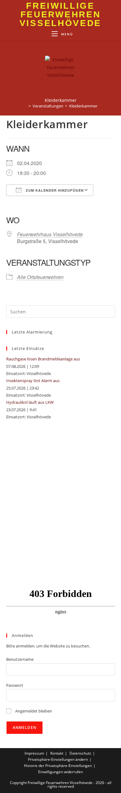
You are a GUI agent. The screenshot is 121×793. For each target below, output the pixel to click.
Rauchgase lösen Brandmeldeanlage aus (43, 359)
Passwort (14, 685)
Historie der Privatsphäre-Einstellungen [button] (58, 765)
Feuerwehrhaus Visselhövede (50, 234)
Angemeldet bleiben (33, 711)
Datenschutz (80, 753)
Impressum (34, 753)
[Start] (25, 106)
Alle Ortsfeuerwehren (40, 277)
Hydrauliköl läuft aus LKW (30, 402)
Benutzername (20, 659)
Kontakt (56, 753)
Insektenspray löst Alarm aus (33, 380)
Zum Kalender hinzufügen (54, 190)
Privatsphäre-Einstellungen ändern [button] (58, 759)
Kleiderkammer (83, 106)
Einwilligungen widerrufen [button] (60, 771)
